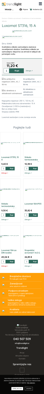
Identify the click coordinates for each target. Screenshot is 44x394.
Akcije (22, 353)
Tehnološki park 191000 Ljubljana (22, 331)
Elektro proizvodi (14, 18)
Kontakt (22, 359)
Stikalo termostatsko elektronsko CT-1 (33, 159)
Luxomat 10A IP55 (33, 204)
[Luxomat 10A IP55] (33, 190)
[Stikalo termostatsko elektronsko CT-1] (33, 143)
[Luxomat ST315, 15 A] (10, 143)
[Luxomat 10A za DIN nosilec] (10, 236)
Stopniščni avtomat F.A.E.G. (32, 251)
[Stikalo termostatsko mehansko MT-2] (10, 190)
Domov (4, 18)
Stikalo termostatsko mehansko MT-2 (8, 206)
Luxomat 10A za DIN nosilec (8, 251)
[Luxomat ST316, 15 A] (22, 30)
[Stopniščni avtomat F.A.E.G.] (33, 236)
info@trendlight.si (22, 343)
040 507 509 (22, 339)
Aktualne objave (22, 356)
